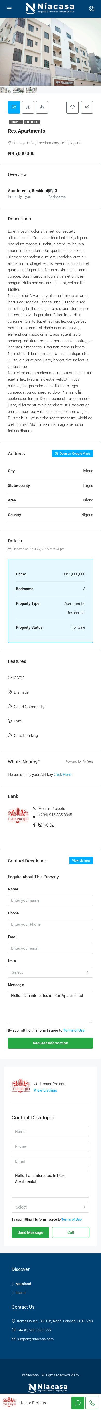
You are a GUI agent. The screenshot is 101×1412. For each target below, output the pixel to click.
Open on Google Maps (74, 453)
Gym (17, 721)
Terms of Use (74, 1030)
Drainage (21, 692)
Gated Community (29, 706)
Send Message (30, 1232)
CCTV (19, 678)
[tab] (14, 107)
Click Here (62, 774)
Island (21, 1293)
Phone (13, 913)
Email (12, 937)
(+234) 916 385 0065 (54, 815)
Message (16, 985)
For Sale (16, 122)
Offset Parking (26, 735)
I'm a (12, 961)
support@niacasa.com (35, 1339)
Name (13, 889)
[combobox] (50, 972)
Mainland (23, 1284)
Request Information (50, 1043)
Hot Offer (32, 122)
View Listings (81, 860)
